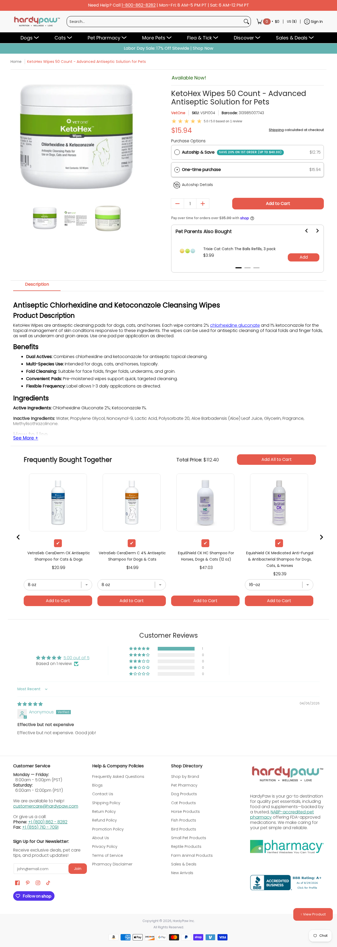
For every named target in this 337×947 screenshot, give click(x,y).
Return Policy (104, 811)
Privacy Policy (104, 846)
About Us (100, 837)
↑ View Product (313, 914)
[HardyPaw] (37, 21)
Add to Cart (278, 203)
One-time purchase (201, 169)
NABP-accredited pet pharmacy (282, 814)
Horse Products (185, 811)
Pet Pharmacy (184, 785)
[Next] (135, 137)
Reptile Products (186, 846)
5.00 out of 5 (76, 658)
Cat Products (183, 802)
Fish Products (183, 820)
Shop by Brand (185, 776)
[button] (247, 169)
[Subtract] (177, 203)
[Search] (246, 21)
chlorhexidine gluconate (235, 325)
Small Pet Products (188, 837)
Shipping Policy (106, 802)
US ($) (292, 21)
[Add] (202, 203)
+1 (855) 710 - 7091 (40, 827)
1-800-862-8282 (139, 5)
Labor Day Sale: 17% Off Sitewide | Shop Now (168, 48)
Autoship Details (197, 184)
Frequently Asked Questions (118, 776)
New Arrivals (182, 872)
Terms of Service (107, 855)
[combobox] (154, 21)
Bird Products (183, 829)
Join (77, 868)
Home (16, 61)
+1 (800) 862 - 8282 (47, 822)
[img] (30, 704)
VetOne (178, 112)
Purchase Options (188, 141)
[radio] (177, 152)
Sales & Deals (183, 864)
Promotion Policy (108, 829)
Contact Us (102, 794)
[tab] (37, 286)
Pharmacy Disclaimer (112, 864)
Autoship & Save (232, 152)
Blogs (97, 785)
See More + (25, 438)
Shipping (276, 130)
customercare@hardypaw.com (45, 806)
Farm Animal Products (192, 855)
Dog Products (184, 794)
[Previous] (18, 137)
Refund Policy (104, 820)
